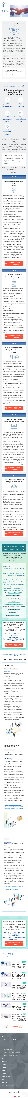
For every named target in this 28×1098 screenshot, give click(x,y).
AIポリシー (5, 1079)
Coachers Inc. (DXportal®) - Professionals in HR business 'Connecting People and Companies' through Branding (14, 888)
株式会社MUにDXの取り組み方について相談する (15, 263)
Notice (4, 1067)
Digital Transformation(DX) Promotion (12, 1039)
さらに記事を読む (14, 1026)
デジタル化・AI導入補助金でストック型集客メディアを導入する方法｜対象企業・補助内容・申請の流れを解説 (19, 997)
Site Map (4, 1082)
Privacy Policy (6, 1076)
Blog (3, 1070)
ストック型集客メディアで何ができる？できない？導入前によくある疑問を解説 (19, 1018)
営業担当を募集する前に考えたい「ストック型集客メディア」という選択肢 (19, 987)
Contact (4, 1073)
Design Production (8, 1046)
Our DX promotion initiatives (9, 1085)
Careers (4, 1064)
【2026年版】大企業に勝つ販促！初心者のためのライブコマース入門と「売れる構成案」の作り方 (19, 976)
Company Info (6, 1058)
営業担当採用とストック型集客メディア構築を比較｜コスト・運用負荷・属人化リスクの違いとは (19, 1008)
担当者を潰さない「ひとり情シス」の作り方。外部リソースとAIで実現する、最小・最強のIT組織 (19, 966)
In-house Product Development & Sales (12, 1052)
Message (4, 1061)
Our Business (5, 1036)
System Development (8, 1049)
